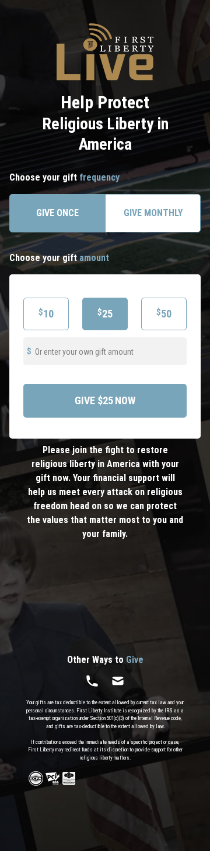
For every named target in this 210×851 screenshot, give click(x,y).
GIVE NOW (105, 400)
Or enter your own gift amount (84, 351)
